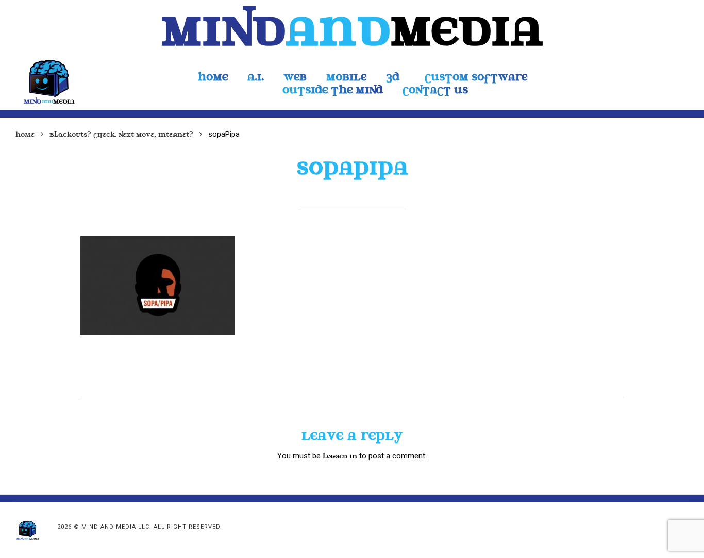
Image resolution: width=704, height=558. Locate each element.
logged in (340, 456)
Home (25, 134)
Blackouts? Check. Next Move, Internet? (121, 134)
